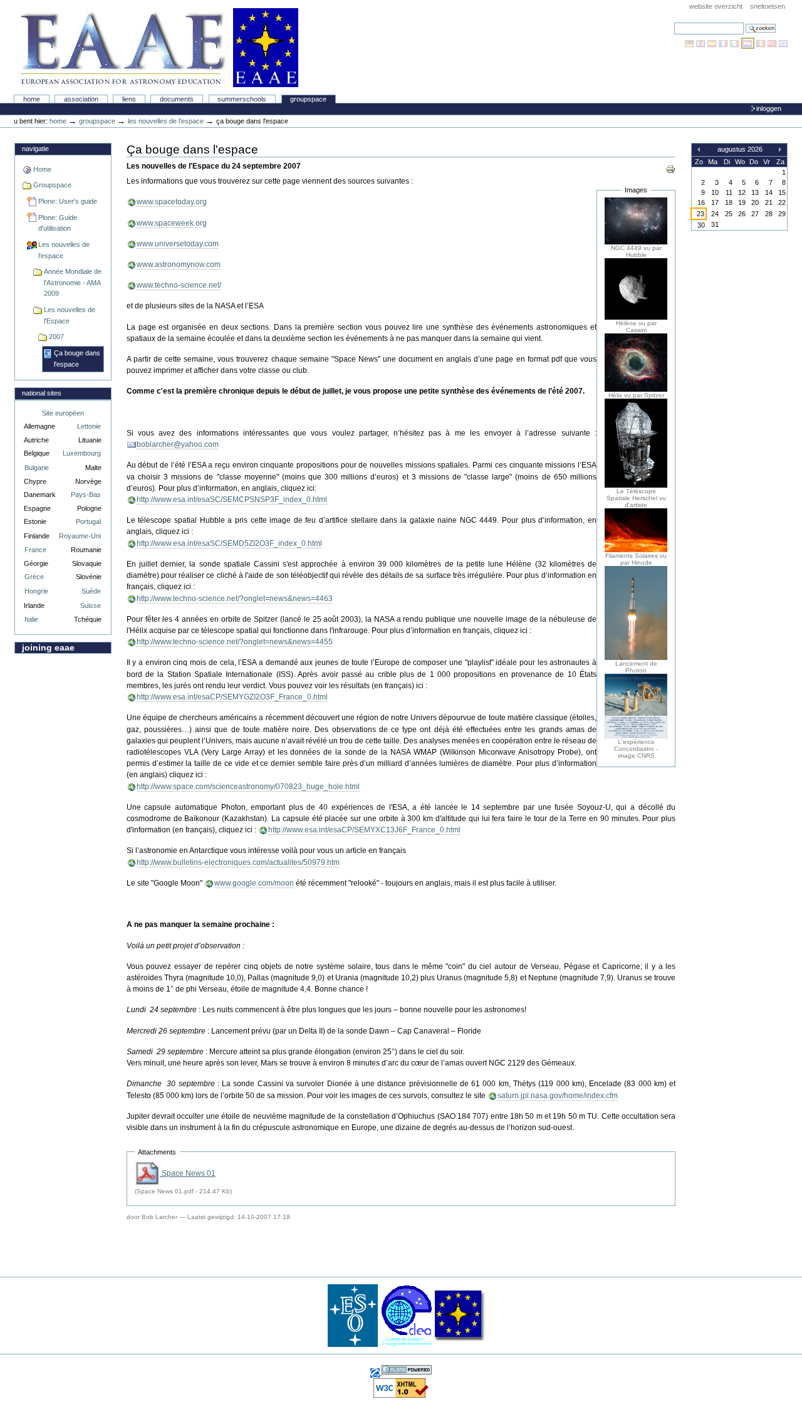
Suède (91, 591)
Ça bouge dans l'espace (77, 358)
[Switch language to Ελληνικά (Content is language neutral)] (783, 43)
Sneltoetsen (767, 6)
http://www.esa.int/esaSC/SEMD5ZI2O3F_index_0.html (229, 543)
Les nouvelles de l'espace (166, 121)
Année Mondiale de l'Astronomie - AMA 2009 (73, 282)
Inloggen (768, 108)
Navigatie (35, 148)
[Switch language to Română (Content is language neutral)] (762, 43)
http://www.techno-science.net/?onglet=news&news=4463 (235, 598)
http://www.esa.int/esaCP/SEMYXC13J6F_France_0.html (364, 829)
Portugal (88, 521)
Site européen (63, 413)
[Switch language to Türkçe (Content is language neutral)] (773, 43)
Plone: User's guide (67, 201)
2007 (56, 336)
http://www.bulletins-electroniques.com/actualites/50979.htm (238, 862)
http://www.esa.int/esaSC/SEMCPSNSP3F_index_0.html (232, 499)
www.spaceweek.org (172, 223)
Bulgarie (36, 467)
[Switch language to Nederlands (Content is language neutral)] (748, 43)
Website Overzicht (715, 6)
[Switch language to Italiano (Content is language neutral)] (735, 43)
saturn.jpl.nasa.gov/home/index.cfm (557, 1095)
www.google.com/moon (254, 883)
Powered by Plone (407, 1369)
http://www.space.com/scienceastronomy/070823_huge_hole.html (248, 786)
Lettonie (89, 426)
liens (129, 99)
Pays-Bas (86, 494)
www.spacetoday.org (172, 201)
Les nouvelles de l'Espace (69, 315)
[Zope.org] (376, 1372)
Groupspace (308, 99)
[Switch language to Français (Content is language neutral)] (724, 43)
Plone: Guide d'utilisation (57, 223)
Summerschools (241, 99)
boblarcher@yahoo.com (178, 444)
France (35, 549)
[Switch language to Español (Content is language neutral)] (713, 43)
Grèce (34, 576)
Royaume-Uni (80, 536)
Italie (31, 619)
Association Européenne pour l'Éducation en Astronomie (157, 47)
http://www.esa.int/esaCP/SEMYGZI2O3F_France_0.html (232, 697)
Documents (177, 99)
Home (31, 99)
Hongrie (36, 591)
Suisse (90, 605)
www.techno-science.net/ (179, 285)
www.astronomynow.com (179, 264)
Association (81, 99)
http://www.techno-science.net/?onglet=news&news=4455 (235, 641)
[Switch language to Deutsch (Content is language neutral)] (690, 43)
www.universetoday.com (178, 243)
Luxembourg (82, 453)
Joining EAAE (48, 647)
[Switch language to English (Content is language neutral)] (701, 43)
